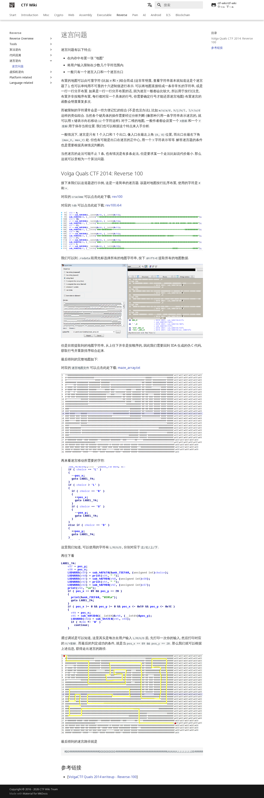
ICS (168, 15)
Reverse (122, 15)
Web (71, 15)
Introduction (29, 15)
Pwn (135, 15)
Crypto (58, 15)
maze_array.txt (129, 367)
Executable (104, 15)
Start (12, 15)
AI (144, 15)
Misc (46, 15)
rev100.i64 (113, 205)
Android (156, 15)
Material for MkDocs (35, 793)
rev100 (117, 196)
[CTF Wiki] (12, 5)
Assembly (85, 15)
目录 (214, 33)
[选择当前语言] (150, 5)
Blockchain (183, 15)
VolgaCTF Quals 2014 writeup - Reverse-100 (102, 777)
